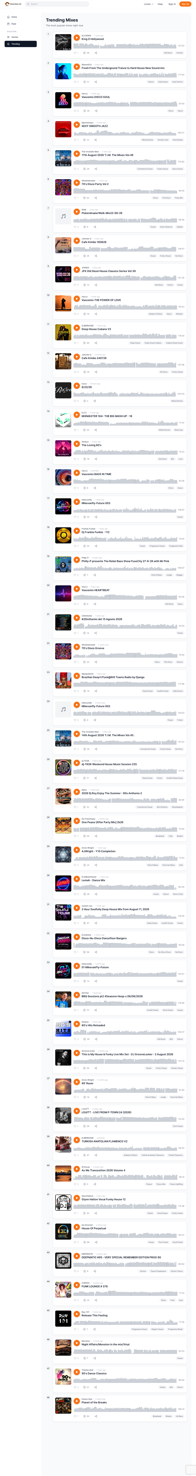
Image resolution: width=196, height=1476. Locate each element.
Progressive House (157, 546)
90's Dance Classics (94, 1373)
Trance (151, 82)
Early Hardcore (166, 227)
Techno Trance (177, 1271)
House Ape (87, 1399)
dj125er (85, 993)
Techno (143, 1271)
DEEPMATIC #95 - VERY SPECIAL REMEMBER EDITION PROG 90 (121, 1257)
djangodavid (87, 674)
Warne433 (87, 64)
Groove (180, 662)
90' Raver (87, 1083)
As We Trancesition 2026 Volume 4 (103, 1170)
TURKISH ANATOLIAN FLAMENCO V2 (104, 1141)
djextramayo (87, 122)
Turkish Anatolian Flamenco (153, 1155)
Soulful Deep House (175, 778)
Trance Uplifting (176, 1184)
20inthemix (87, 615)
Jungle (169, 575)
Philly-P (85, 557)
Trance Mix (160, 1184)
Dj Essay (86, 1167)
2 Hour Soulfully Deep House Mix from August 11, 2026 (115, 909)
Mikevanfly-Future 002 (96, 706)
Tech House (178, 1126)
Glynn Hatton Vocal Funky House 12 (104, 1199)
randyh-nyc (87, 906)
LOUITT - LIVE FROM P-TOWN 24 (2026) (106, 1112)
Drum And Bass (169, 865)
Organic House (157, 1329)
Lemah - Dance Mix (93, 880)
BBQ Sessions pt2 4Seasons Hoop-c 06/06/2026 (112, 996)
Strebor (85, 441)
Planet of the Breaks (94, 1402)
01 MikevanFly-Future (95, 967)
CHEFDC (86, 1283)
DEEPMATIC (87, 1254)
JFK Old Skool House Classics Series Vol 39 (109, 271)
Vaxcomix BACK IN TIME (96, 474)
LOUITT (85, 1109)
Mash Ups (179, 430)
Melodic (179, 314)
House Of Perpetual (94, 1228)
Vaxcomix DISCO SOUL (96, 97)
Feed (13, 24)
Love (181, 459)
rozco (84, 383)
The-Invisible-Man (90, 151)
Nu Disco (179, 256)
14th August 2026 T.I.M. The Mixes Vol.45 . (108, 735)
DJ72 (84, 412)
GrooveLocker (88, 1051)
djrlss (84, 790)
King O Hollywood (93, 38)
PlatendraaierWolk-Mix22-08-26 (102, 213)
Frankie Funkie (88, 528)
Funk (172, 1300)
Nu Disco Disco (164, 952)
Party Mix (179, 198)
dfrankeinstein (88, 180)
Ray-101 (85, 1312)
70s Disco (166, 198)
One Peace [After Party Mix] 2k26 (102, 822)
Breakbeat (160, 836)
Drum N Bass (157, 575)
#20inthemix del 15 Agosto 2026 (102, 619)
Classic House (177, 1068)
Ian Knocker (87, 1225)
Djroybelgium (177, 807)
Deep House (135, 343)
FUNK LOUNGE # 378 (95, 1286)
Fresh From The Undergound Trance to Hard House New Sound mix (123, 68)
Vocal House (168, 1010)
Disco (171, 111)
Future (180, 720)
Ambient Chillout (155, 314)
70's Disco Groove (93, 648)
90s (171, 1387)
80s (172, 459)
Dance (166, 894)
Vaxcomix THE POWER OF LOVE (101, 300)
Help (160, 4)
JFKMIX (85, 267)
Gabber (180, 227)
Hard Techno (177, 82)
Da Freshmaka (88, 819)
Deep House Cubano (153, 343)
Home (14, 17)
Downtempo (178, 140)
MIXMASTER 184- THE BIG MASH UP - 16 (107, 416)
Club (170, 836)
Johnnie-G (86, 238)
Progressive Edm (176, 546)
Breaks (180, 836)
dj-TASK (85, 761)
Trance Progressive (158, 1271)
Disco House (177, 169)
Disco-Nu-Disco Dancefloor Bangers (104, 938)
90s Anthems (162, 807)
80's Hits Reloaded (93, 1025)
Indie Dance (178, 691)
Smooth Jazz (163, 140)
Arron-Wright (88, 848)
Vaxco (85, 93)
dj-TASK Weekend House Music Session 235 (109, 764)
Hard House (163, 82)
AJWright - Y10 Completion (99, 851)
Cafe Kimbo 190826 (94, 242)
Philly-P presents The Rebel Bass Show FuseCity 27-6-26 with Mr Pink (125, 561)
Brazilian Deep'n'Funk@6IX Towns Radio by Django (113, 677)
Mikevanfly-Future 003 (96, 503)
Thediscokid (87, 1370)
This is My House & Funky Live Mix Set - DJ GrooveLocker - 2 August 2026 (127, 1054)
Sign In (172, 4)
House (153, 227)
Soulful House (162, 691)
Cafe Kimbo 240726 (94, 358)
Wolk (84, 209)
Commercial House (145, 169)
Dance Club (178, 894)
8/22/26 (87, 387)
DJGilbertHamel (89, 877)
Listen (147, 4)
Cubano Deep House (174, 343)
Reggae (179, 575)
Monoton (86, 1341)
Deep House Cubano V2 (96, 329)
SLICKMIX (86, 35)
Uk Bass (179, 1416)
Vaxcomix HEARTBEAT (96, 590)
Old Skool (168, 53)
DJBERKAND (88, 325)
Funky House (162, 169)
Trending (15, 44)
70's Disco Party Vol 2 (95, 184)
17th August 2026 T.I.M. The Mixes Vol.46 (107, 155)
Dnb (181, 865)
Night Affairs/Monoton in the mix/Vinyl (106, 1344)
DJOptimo (86, 935)
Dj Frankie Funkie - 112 (95, 532)
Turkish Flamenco (175, 1155)
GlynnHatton (87, 1196)
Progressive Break (175, 1329)
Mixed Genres (147, 140)
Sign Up (185, 4)
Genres (14, 37)
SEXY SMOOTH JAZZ (95, 126)
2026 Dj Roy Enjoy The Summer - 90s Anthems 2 (112, 793)
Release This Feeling (94, 1315)
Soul (181, 1300)
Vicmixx (179, 53)
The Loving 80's (91, 445)
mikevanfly (87, 499)
